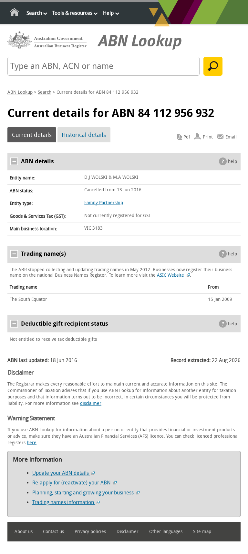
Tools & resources (72, 13)
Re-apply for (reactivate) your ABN (72, 483)
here (31, 442)
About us (24, 531)
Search (34, 13)
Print (208, 137)
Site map (202, 531)
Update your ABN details (61, 473)
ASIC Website (171, 275)
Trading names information (63, 502)
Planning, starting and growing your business (83, 493)
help (232, 161)
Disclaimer (128, 531)
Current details (32, 134)
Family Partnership (103, 202)
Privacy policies (90, 531)
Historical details (84, 134)
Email (231, 137)
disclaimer (90, 403)
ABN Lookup (20, 92)
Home (14, 13)
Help (108, 13)
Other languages (165, 531)
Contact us (53, 531)
